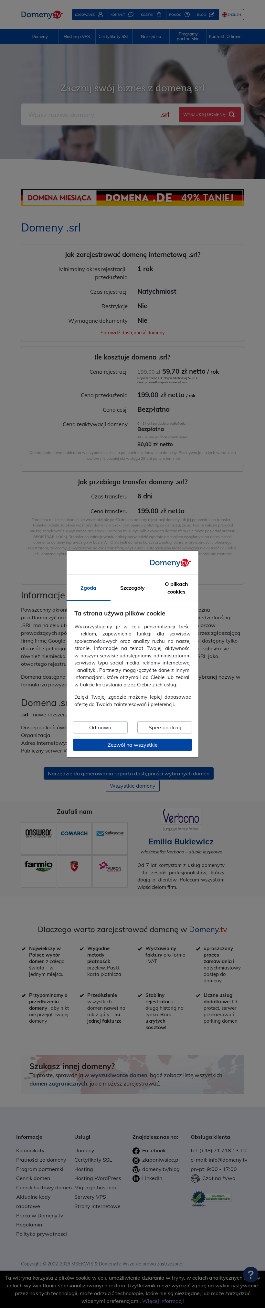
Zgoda (88, 588)
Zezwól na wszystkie (133, 745)
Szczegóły (132, 588)
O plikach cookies (176, 588)
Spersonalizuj (165, 727)
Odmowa (100, 727)
